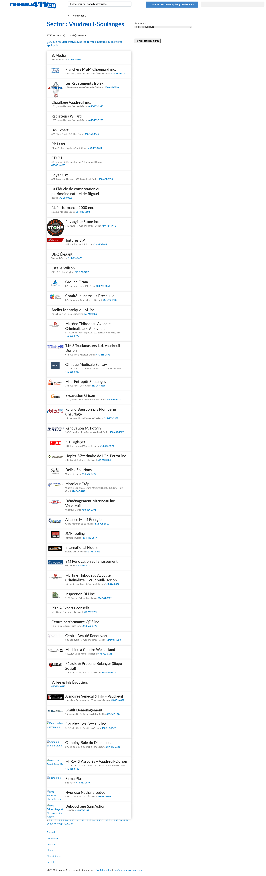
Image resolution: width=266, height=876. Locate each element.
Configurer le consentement (128, 870)
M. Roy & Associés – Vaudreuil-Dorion (96, 761)
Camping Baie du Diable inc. (88, 743)
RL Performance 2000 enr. (72, 208)
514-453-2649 (90, 538)
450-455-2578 (103, 355)
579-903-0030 (65, 198)
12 (73, 820)
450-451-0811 (95, 148)
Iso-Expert (60, 130)
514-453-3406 (104, 460)
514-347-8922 (78, 491)
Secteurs (51, 844)
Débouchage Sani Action (85, 806)
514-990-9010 (118, 74)
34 (65, 824)
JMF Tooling (75, 534)
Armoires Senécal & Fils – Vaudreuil (94, 696)
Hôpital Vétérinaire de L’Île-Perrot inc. (96, 456)
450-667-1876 (113, 714)
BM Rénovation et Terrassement (91, 562)
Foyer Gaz (59, 175)
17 (90, 820)
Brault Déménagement (83, 710)
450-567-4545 (92, 134)
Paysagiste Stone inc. (82, 222)
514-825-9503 (83, 212)
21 (103, 820)
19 (96, 820)
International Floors (81, 548)
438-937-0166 (105, 654)
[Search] (128, 4)
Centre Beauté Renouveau (86, 636)
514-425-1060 (110, 300)
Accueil (51, 832)
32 (58, 824)
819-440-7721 (113, 747)
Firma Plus (73, 779)
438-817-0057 (83, 783)
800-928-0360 (103, 286)
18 (93, 820)
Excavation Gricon (80, 396)
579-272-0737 (82, 272)
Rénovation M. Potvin (83, 428)
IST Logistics (75, 442)
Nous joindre (54, 856)
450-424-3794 (89, 510)
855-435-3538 (109, 673)
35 (68, 824)
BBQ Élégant (62, 254)
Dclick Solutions (78, 470)
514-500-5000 (75, 60)
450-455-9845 (96, 106)
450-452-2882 (90, 314)
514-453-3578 (111, 418)
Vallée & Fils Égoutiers (69, 682)
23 (110, 820)
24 (113, 820)
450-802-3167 (82, 811)
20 (100, 820)
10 (66, 820)
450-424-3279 (107, 446)
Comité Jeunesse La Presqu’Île (89, 296)
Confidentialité (104, 870)
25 (117, 820)
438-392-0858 (104, 797)
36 (72, 824)
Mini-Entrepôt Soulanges (85, 382)
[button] (232, 4)
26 (120, 820)
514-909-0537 (83, 566)
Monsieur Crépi (77, 484)
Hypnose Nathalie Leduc (85, 793)
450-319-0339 (72, 372)
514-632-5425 (89, 474)
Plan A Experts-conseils (70, 608)
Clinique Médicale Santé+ (86, 365)
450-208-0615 (58, 687)
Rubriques (52, 838)
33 (61, 824)
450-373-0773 (72, 336)
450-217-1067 (109, 728)
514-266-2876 (75, 258)
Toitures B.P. (75, 240)
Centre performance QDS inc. (75, 622)
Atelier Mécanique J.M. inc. (73, 310)
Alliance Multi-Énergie (83, 520)
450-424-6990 (112, 88)
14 (79, 820)
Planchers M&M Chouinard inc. (90, 69)
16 (86, 820)
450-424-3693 (106, 179)
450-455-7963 (96, 120)
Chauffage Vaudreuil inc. (71, 102)
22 (106, 820)
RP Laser (58, 144)
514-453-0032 (117, 700)
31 (55, 824)
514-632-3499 (90, 626)
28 (127, 820)
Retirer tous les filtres (147, 41)
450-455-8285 (58, 165)
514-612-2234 (90, 612)
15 (83, 820)
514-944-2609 (105, 598)
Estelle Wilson (63, 268)
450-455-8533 (72, 769)
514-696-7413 (114, 400)
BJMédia (58, 56)
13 (76, 820)
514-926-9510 (102, 524)
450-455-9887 (117, 432)
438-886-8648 (100, 245)
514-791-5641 (93, 552)
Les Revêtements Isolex (84, 83)
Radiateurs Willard (66, 116)
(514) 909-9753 (113, 640)
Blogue (50, 850)
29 (48, 824)
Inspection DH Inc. (80, 594)
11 (69, 820)
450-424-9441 (109, 226)
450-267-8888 (98, 386)
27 (123, 820)
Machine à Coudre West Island (90, 650)
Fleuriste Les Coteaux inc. (86, 724)
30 (51, 824)
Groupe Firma (76, 282)
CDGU (56, 158)
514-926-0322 (112, 584)
